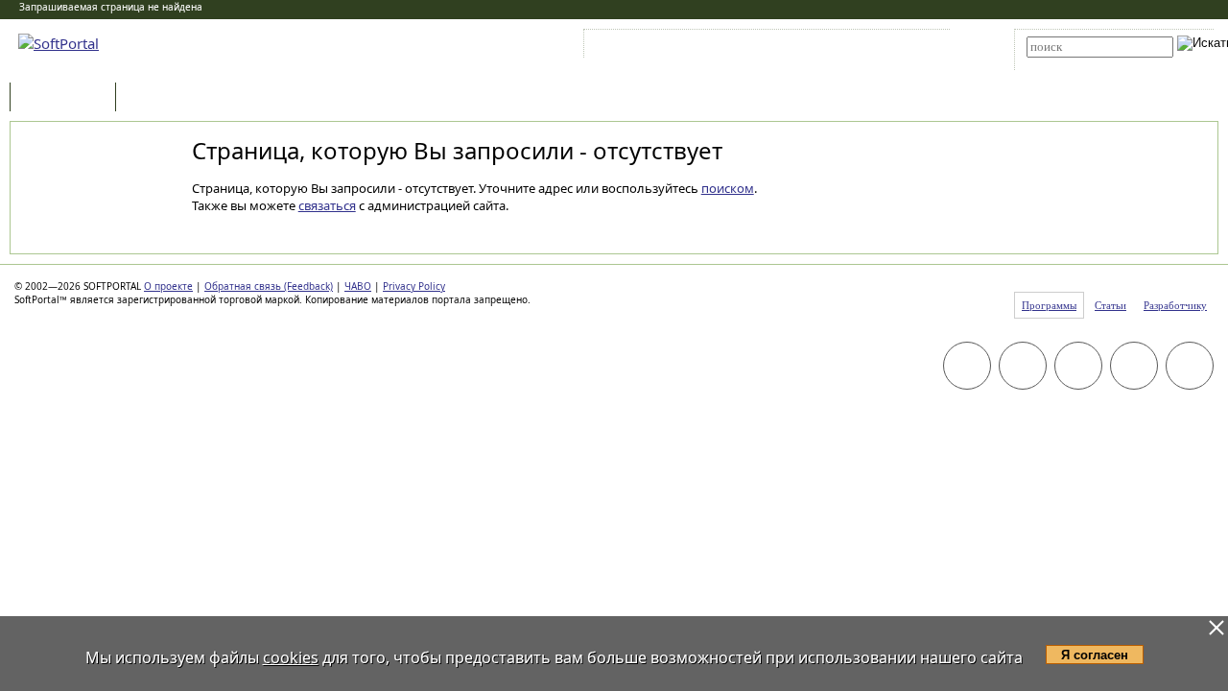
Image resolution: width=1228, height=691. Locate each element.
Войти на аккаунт (646, 47)
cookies (291, 657)
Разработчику (1175, 305)
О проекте (168, 286)
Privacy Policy (414, 286)
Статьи (162, 98)
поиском (727, 188)
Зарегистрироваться (754, 47)
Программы (67, 98)
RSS (912, 47)
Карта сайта (853, 47)
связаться (327, 205)
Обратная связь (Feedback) (268, 286)
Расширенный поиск (1080, 64)
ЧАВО (357, 286)
